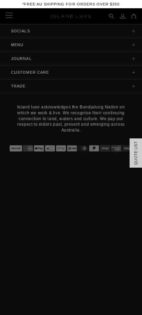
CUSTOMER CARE (30, 72)
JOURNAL (21, 58)
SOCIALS (20, 31)
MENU (17, 45)
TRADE (18, 86)
